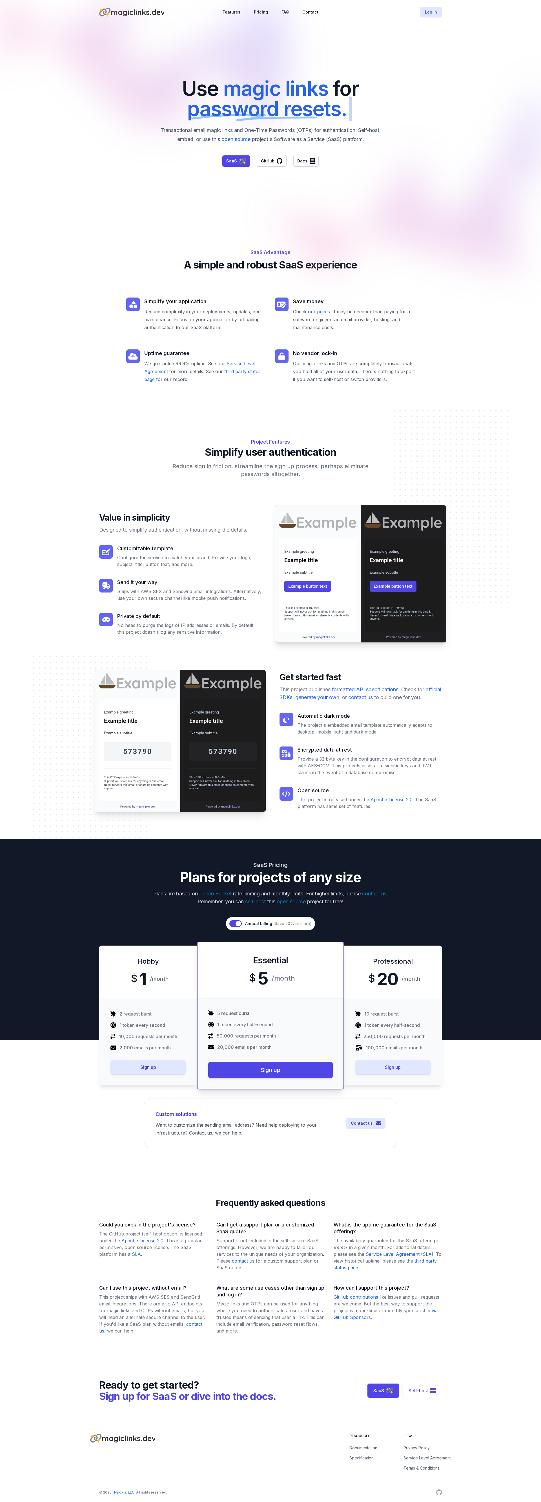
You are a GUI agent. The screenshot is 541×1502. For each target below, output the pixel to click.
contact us (360, 697)
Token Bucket (215, 894)
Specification (361, 1457)
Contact (310, 12)
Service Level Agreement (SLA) (398, 1254)
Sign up (148, 1067)
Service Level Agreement (427, 1457)
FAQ (285, 12)
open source (236, 139)
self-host (255, 901)
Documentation (363, 1447)
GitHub (267, 160)
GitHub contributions (357, 1297)
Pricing (261, 12)
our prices (318, 311)
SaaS (231, 160)
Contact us (363, 1123)
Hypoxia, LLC (123, 1492)
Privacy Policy (416, 1447)
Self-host (419, 1390)
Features (231, 12)
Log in (431, 12)
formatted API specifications (364, 689)
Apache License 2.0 (391, 799)
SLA (135, 1254)
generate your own (316, 697)
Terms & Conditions (421, 1468)
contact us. (374, 894)
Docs (302, 160)
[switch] (235, 923)
